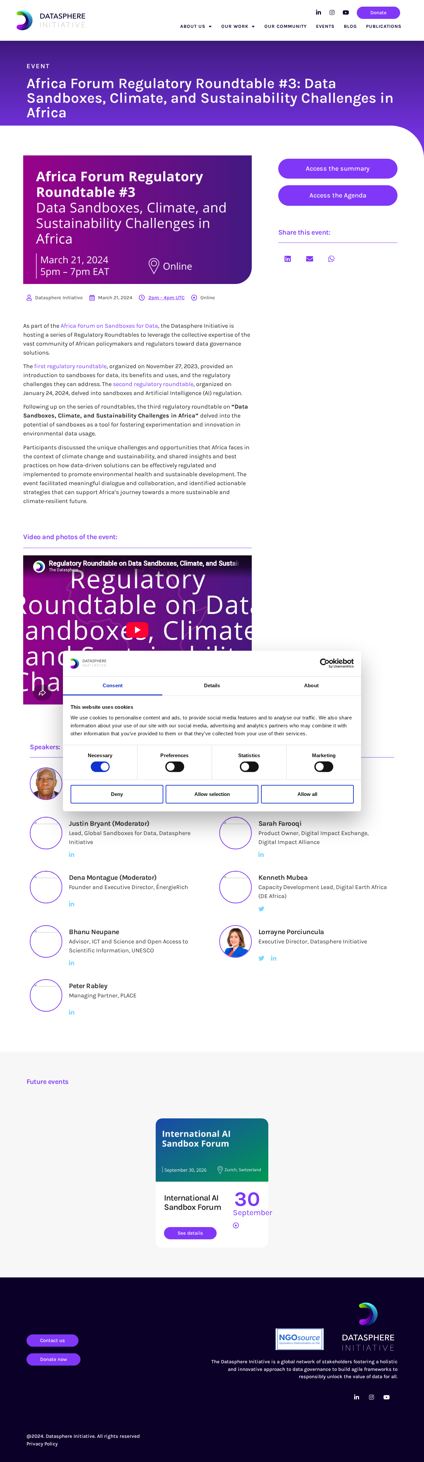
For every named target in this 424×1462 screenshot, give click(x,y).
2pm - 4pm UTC (166, 298)
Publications (383, 26)
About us (192, 26)
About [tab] (311, 685)
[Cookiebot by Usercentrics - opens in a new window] (325, 663)
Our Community (285, 26)
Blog (350, 26)
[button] (287, 259)
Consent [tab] (113, 685)
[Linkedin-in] (318, 12)
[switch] (174, 766)
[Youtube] (345, 12)
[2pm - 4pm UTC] (142, 298)
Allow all (307, 794)
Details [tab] (212, 685)
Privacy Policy (42, 1444)
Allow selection (212, 794)
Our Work (234, 26)
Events (325, 26)
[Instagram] (332, 12)
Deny (117, 794)
